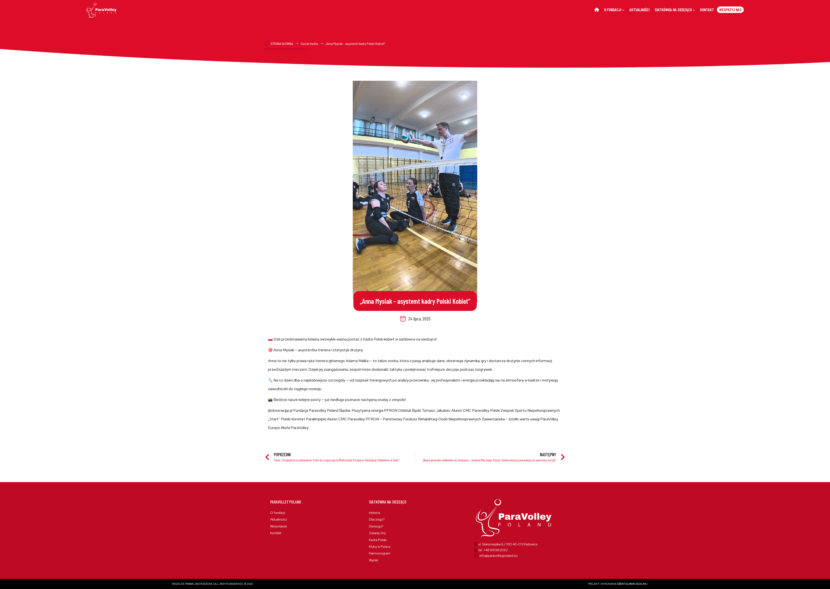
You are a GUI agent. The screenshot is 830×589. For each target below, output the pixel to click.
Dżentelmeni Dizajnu (632, 584)
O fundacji (277, 513)
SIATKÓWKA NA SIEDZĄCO (673, 9)
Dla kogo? (376, 526)
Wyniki (373, 560)
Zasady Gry (377, 533)
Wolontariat (278, 526)
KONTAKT (707, 9)
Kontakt (275, 533)
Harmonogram (379, 553)
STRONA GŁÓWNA (282, 43)
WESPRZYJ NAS (730, 9)
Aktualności (278, 519)
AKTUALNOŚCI (639, 9)
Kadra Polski (377, 540)
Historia (374, 513)
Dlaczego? (377, 519)
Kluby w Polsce (380, 547)
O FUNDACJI (612, 9)
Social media (309, 43)
